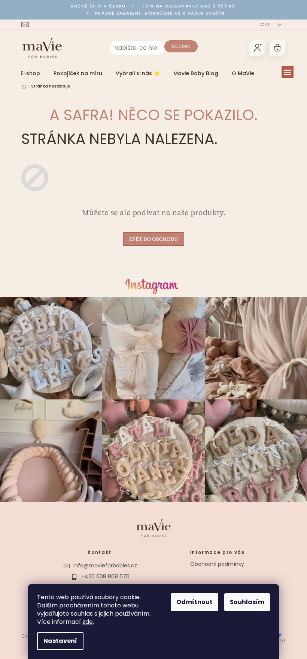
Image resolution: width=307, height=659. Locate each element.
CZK (266, 24)
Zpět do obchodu (153, 239)
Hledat (181, 46)
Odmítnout (194, 602)
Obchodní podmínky (217, 564)
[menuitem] (30, 73)
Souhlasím (247, 602)
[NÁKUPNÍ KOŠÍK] (277, 48)
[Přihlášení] (257, 48)
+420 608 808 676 (105, 576)
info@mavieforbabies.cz (105, 565)
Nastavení (60, 641)
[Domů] (24, 86)
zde (87, 621)
